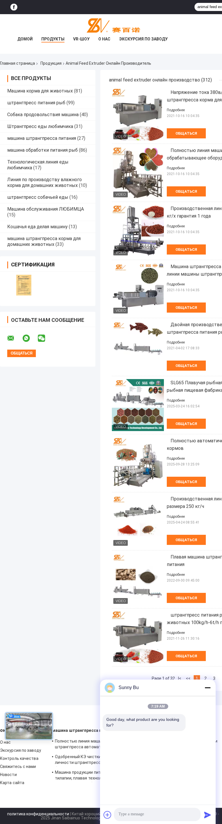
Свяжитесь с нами (18, 766)
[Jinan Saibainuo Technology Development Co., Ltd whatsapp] (30, 338)
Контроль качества (19, 758)
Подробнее (176, 110)
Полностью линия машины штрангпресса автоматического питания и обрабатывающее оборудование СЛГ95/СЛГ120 (87, 745)
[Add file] (107, 814)
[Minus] (207, 687)
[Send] (207, 814)
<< (188, 678)
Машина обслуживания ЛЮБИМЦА (45, 209)
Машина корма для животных (40, 91)
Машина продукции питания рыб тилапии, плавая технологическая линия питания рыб (88, 776)
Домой (25, 39)
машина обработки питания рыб (42, 150)
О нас (104, 39)
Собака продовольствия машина (43, 114)
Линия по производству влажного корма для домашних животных (44, 182)
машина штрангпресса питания (41, 138)
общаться (186, 133)
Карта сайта (12, 782)
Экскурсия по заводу (143, 39)
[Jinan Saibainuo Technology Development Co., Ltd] (111, 25)
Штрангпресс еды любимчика (40, 126)
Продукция (51, 63)
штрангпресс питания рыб (36, 102)
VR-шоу (81, 39)
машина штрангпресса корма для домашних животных (44, 241)
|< (179, 678)
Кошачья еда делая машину (37, 226)
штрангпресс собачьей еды (37, 197)
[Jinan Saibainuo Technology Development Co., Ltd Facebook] (14, 7)
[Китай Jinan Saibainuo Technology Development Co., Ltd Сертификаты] (24, 285)
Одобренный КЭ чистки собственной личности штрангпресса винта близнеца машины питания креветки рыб (91, 760)
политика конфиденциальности (38, 814)
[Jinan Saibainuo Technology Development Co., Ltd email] (14, 338)
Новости (8, 774)
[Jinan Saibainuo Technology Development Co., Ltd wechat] (45, 338)
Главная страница (17, 63)
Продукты (52, 39)
